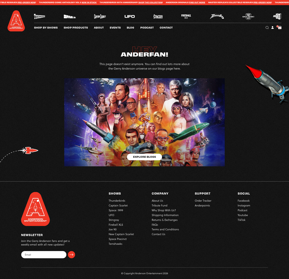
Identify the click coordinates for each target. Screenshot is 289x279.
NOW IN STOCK (72, 2)
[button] (102, 27)
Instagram (244, 205)
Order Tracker (203, 201)
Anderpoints (202, 205)
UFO (111, 215)
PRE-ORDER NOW (10, 2)
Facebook (244, 201)
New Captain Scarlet (121, 234)
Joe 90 (113, 229)
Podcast (242, 210)
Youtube (243, 215)
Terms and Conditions (165, 229)
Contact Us (158, 234)
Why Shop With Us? (164, 210)
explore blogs (144, 156)
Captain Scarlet (118, 205)
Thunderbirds (117, 201)
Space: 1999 (116, 210)
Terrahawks (115, 244)
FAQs (155, 225)
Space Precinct (118, 239)
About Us (157, 201)
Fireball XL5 (116, 225)
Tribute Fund (159, 205)
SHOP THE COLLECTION (133, 2)
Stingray (114, 220)
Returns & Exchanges (165, 220)
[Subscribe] (71, 254)
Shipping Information (165, 215)
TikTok (241, 220)
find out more (180, 2)
